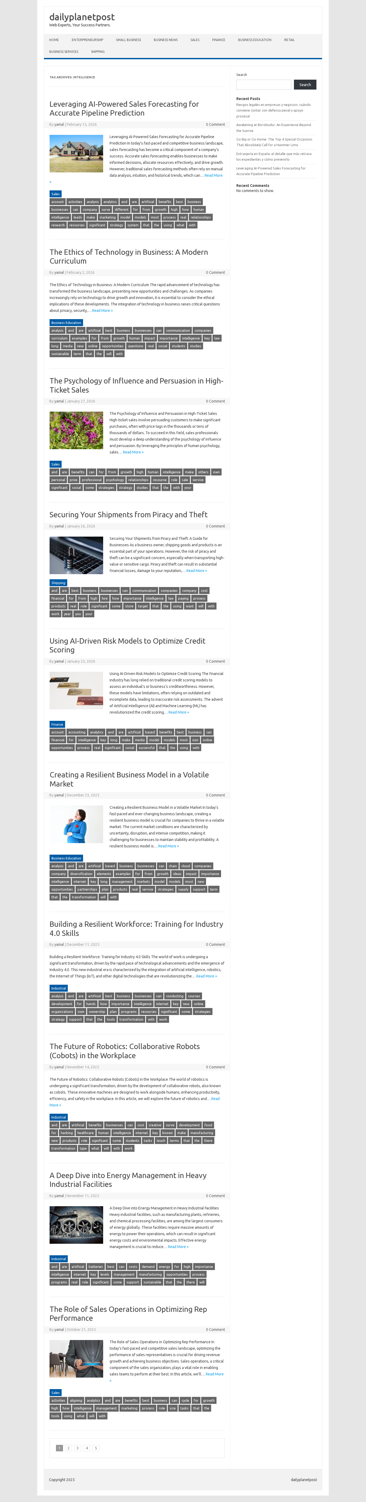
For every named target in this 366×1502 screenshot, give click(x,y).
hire (105, 598)
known (167, 1133)
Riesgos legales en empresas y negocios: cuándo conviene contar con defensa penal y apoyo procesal (273, 110)
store (129, 606)
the (156, 225)
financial (57, 598)
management (122, 881)
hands (91, 1004)
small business (128, 40)
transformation (84, 897)
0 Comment (215, 124)
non (195, 740)
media (68, 346)
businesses (59, 209)
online (93, 346)
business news (166, 40)
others (203, 472)
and (124, 202)
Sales (195, 40)
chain (173, 866)
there (208, 1140)
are (134, 202)
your (187, 487)
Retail (289, 40)
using (168, 225)
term (77, 354)
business (194, 202)
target (143, 606)
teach (161, 1140)
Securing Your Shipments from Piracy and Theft (129, 514)
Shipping (98, 51)
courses (194, 996)
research (58, 225)
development (61, 1004)
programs (129, 1011)
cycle (185, 1400)
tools (111, 1019)
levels (104, 1274)
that (146, 225)
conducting (175, 996)
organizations (62, 1011)
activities (75, 202)
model (125, 217)
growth (160, 209)
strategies (106, 487)
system (133, 225)
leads (78, 217)
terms (174, 1140)
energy (164, 1266)
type (83, 1148)
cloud (185, 866)
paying (183, 598)
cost (204, 590)
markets (143, 881)
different (122, 209)
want (190, 606)
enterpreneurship (87, 40)
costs (133, 1266)
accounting (76, 732)
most (155, 217)
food (208, 1125)
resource (160, 480)
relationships (201, 217)
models (140, 217)
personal (58, 480)
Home (54, 40)
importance (169, 338)
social (162, 346)
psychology (115, 480)
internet (80, 881)
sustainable (60, 354)
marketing (108, 217)
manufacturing (202, 1133)
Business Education (254, 40)
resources (77, 225)
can (75, 209)
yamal (59, 124)
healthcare (85, 1133)
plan (105, 889)
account (57, 202)
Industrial (58, 988)
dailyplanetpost (82, 17)
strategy (116, 225)
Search (241, 74)
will (108, 354)
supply (183, 889)
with (192, 225)
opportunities (113, 346)
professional (92, 480)
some (89, 487)
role (174, 480)
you (78, 614)
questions (135, 346)
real (183, 217)
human (198, 209)
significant (97, 225)
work (55, 614)
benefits (165, 202)
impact (149, 338)
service (198, 480)
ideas (177, 874)
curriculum (59, 338)
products (58, 606)
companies (203, 330)
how (185, 209)
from (146, 209)
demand (148, 1266)
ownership (97, 1011)
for (135, 209)
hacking (67, 1133)
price (73, 480)
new (80, 346)
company (90, 209)
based (150, 732)
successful (147, 748)
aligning (76, 1400)
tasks (148, 1140)
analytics (110, 202)
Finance (218, 40)
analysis (93, 202)
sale (185, 480)
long (54, 346)
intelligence (60, 217)
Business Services (63, 51)
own (216, 472)
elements (104, 874)
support (199, 889)
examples (79, 338)
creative (155, 1125)
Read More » (102, 310)
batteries (96, 1266)
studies (195, 346)
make (91, 217)
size (173, 1408)
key (207, 338)
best (179, 202)
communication (178, 330)
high (174, 209)
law (217, 338)
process (169, 217)
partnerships (87, 889)
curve (106, 209)
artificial (147, 202)
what (180, 225)
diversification (81, 874)
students (178, 346)
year (67, 614)
